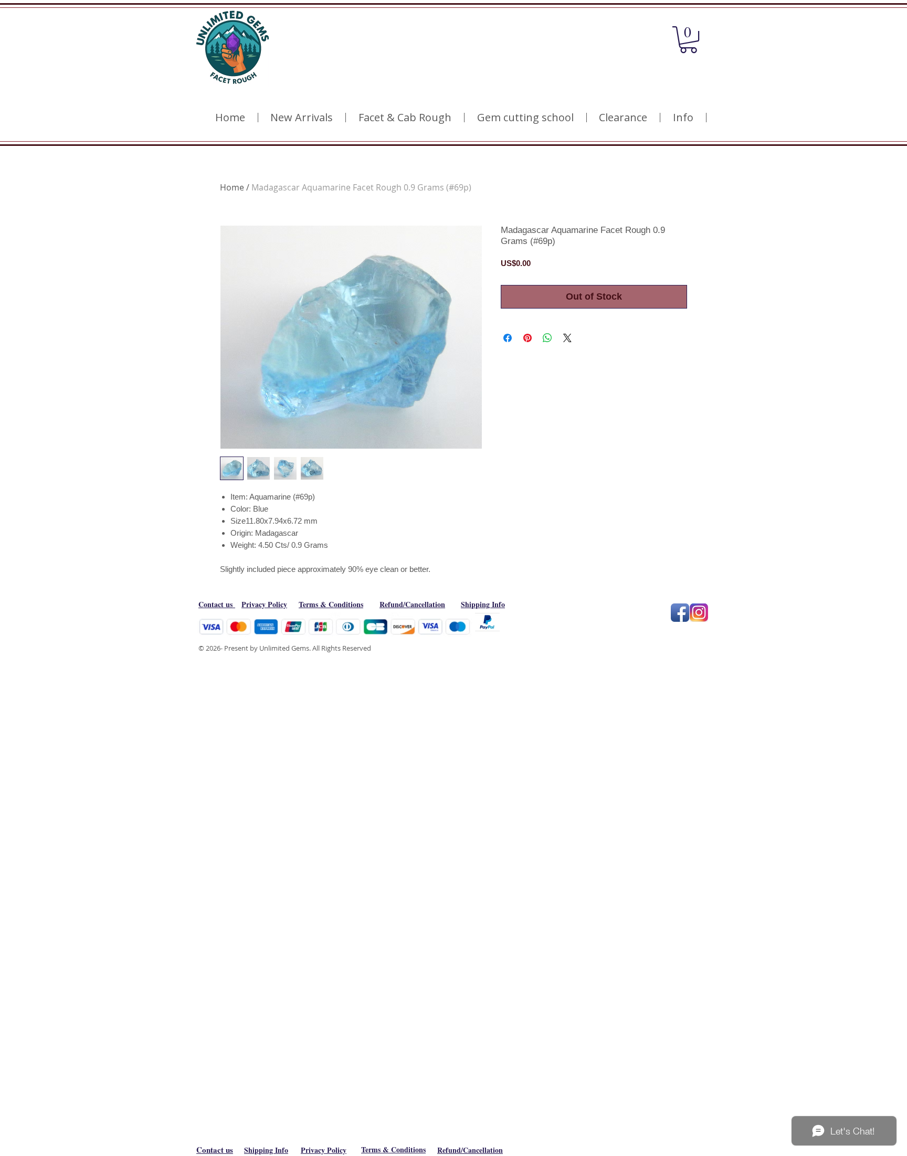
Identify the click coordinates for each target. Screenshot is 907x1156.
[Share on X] (567, 338)
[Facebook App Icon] (680, 612)
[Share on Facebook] (507, 338)
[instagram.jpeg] (699, 612)
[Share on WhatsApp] (547, 338)
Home (232, 187)
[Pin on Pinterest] (527, 338)
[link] (688, 39)
